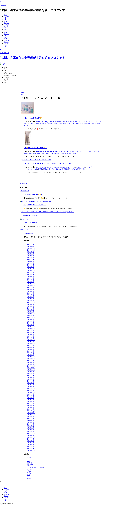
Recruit (6, 26)
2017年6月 (30, 362)
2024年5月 (30, 265)
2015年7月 (30, 398)
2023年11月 (31, 272)
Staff (5, 19)
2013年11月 (31, 435)
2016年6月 (30, 377)
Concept (6, 16)
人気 (90, 151)
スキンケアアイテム (81, 151)
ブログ (29, 471)
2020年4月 (30, 321)
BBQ (28, 459)
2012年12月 (31, 450)
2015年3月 (30, 405)
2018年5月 (30, 349)
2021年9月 (30, 306)
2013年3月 (30, 444)
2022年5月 (30, 293)
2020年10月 (31, 317)
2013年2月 (30, 446)
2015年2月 (30, 407)
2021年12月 (31, 302)
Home (5, 15)
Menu (5, 21)
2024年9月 (30, 259)
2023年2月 (30, 282)
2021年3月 (30, 312)
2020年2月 (30, 323)
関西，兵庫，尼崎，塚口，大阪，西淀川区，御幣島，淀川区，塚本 (54, 153)
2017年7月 (30, 360)
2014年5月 (30, 424)
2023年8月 (30, 274)
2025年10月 (31, 250)
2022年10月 (31, 285)
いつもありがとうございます (36, 467)
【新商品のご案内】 (28, 233)
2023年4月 (30, 278)
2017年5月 (30, 364)
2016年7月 (30, 375)
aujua (41, 122)
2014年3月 (30, 428)
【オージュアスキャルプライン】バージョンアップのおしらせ (48, 163)
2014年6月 (30, 422)
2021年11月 (31, 304)
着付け (29, 478)
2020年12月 (31, 313)
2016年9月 (30, 371)
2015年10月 (31, 392)
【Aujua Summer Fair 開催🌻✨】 (32, 194)
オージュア (71, 167)
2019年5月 (30, 336)
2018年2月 (30, 353)
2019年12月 (31, 327)
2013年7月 (30, 443)
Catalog (6, 24)
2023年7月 (30, 276)
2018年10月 (31, 343)
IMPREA (30, 464)
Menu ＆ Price (8, 74)
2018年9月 (30, 345)
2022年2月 (30, 298)
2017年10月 (31, 358)
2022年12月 (31, 283)
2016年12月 (31, 366)
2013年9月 (30, 439)
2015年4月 (30, 403)
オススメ (71, 122)
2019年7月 (30, 332)
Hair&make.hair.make (56, 122)
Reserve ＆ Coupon (10, 75)
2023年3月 (30, 280)
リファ (29, 473)
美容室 (56, 123)
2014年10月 (31, 414)
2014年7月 (30, 420)
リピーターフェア (40, 123)
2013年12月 (31, 433)
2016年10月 (31, 370)
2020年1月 (30, 325)
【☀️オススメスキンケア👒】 (35, 148)
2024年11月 (31, 257)
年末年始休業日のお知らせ (30, 215)
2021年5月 (30, 310)
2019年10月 (31, 328)
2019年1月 (30, 338)
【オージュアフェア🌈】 (33, 118)
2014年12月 (31, 411)
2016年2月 (30, 385)
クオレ (72, 151)
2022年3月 (30, 297)
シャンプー (91, 122)
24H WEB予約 (4, 5)
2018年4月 (30, 351)
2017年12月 (31, 356)
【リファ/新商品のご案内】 (30, 222)
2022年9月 (30, 287)
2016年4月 (30, 381)
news (37, 122)
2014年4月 (30, 426)
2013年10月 (31, 437)
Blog (5, 29)
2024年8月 (30, 261)
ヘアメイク (30, 123)
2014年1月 (30, 431)
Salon (5, 18)
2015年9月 (30, 394)
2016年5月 (30, 379)
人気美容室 (50, 123)
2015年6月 (30, 400)
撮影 (28, 476)
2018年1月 (30, 355)
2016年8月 (30, 373)
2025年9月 (30, 252)
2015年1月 (30, 409)
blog (28, 461)
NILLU (65, 122)
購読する (24, 183)
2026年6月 (30, 244)
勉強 (28, 475)
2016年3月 (30, 383)
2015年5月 (30, 401)
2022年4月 (30, 295)
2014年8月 (30, 418)
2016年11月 (31, 368)
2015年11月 (31, 390)
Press (5, 27)
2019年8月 (30, 330)
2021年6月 (30, 308)
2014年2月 (30, 429)
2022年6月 (30, 291)
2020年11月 (31, 315)
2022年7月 (30, 289)
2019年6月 (30, 334)
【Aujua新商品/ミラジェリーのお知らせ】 (34, 205)
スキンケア (30, 469)
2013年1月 (30, 448)
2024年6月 (30, 263)
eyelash (29, 462)
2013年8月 (30, 441)
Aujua (29, 457)
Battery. (45, 122)
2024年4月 (30, 267)
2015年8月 (30, 396)
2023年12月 (31, 270)
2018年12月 (31, 340)
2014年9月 (30, 416)
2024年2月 (30, 269)
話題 (60, 123)
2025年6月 (30, 255)
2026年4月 (30, 246)
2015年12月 (31, 388)
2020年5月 (30, 319)
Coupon (6, 23)
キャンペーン (79, 122)
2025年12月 (31, 248)
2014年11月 (31, 413)
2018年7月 (30, 347)
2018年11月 (31, 342)
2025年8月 (30, 254)
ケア (85, 122)
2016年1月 (30, 386)
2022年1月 (30, 300)
